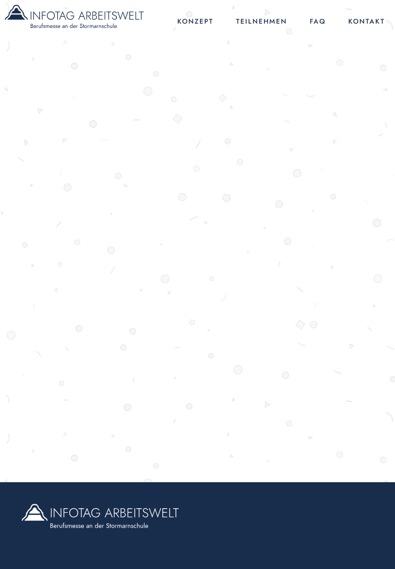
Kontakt (366, 21)
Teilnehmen (261, 21)
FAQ (318, 21)
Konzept (195, 21)
